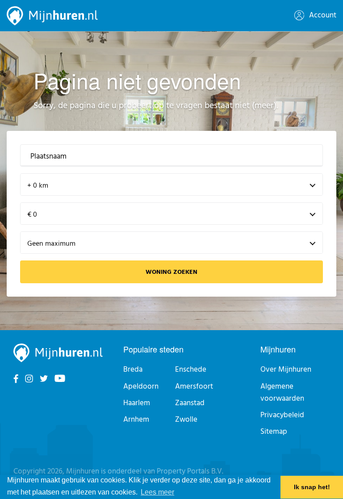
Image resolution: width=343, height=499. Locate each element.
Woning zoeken (171, 272)
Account (321, 15)
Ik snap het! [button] (312, 487)
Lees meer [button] (157, 492)
